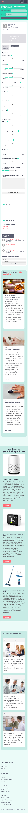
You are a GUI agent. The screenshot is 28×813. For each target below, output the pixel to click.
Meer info (6, 505)
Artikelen (3, 777)
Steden (3, 768)
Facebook (3, 781)
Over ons (3, 799)
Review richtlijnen (5, 788)
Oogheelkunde (7, 209)
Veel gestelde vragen (6, 776)
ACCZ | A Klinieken (11, 244)
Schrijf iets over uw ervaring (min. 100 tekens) (12, 176)
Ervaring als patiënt (7, 119)
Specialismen (4, 766)
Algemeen (5, 52)
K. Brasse (5, 226)
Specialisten (4, 764)
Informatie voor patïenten (7, 779)
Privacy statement (5, 791)
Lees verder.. (8, 325)
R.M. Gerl (5, 228)
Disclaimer (3, 789)
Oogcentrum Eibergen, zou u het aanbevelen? (11, 168)
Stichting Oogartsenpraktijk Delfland (16, 250)
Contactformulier (5, 797)
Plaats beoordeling (13, 192)
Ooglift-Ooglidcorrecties (12, 239)
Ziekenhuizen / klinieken (7, 770)
